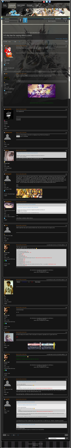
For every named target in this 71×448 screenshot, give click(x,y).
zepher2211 (8, 109)
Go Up (4, 435)
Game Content (21, 6)
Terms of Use (35, 445)
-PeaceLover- (8, 132)
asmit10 (7, 399)
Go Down (5, 41)
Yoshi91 (7, 332)
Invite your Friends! (37, 1)
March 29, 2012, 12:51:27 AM (21, 332)
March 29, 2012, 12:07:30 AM (21, 244)
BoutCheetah (5, 32)
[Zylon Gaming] (4, 66)
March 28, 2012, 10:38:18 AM (21, 201)
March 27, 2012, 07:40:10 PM (21, 132)
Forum (9, 32)
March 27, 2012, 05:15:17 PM (21, 73)
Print (66, 41)
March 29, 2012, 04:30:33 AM (21, 399)
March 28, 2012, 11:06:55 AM (21, 225)
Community (12, 6)
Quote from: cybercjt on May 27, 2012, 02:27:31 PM (26, 424)
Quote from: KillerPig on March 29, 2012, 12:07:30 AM (27, 381)
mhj (6, 73)
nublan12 (7, 279)
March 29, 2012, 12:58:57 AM (21, 354)
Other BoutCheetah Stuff (15, 32)
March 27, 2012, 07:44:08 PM (21, 150)
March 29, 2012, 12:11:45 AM (21, 279)
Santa (6, 45)
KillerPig (7, 244)
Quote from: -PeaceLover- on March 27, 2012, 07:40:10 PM (28, 207)
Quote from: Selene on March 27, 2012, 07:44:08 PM (26, 204)
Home (5, 6)
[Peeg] (4, 262)
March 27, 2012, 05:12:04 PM (21, 45)
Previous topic (59, 38)
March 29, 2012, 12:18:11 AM (21, 307)
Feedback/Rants (23, 32)
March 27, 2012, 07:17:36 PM (21, 109)
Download (30, 6)
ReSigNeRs (8, 201)
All (19, 41)
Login (38, 6)
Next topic (65, 38)
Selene (7, 150)
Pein (6, 225)
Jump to (46, 438)
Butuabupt (65, 18)
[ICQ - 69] (4, 260)
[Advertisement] (35, 28)
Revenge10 (8, 174)
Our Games (7, 1)
